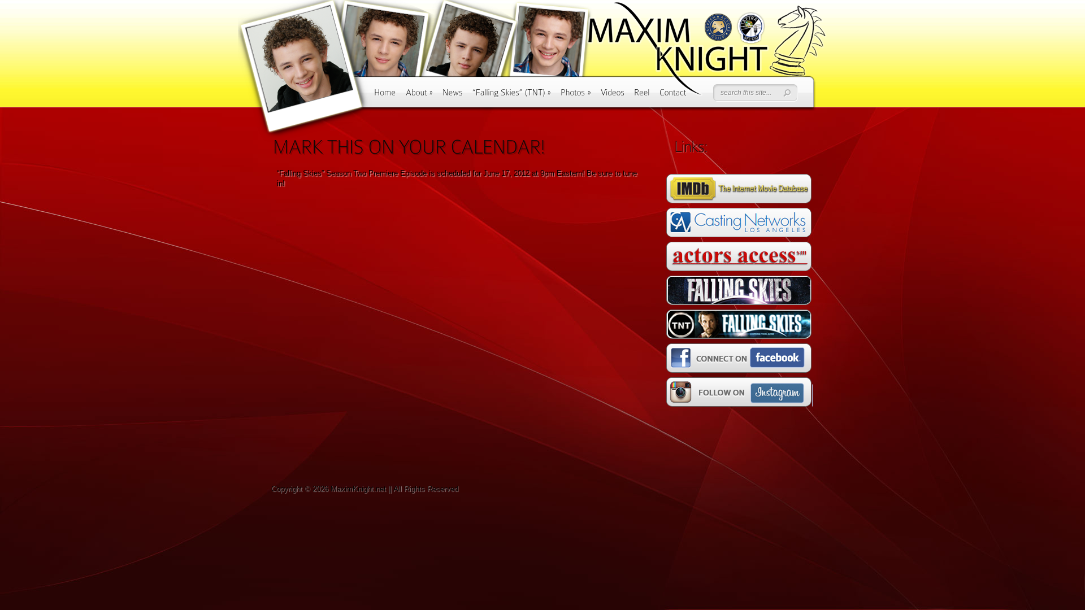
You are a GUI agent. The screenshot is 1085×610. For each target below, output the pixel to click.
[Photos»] (576, 96)
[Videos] (612, 96)
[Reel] (642, 96)
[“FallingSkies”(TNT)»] (511, 96)
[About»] (419, 96)
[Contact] (673, 96)
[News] (452, 96)
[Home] (385, 96)
